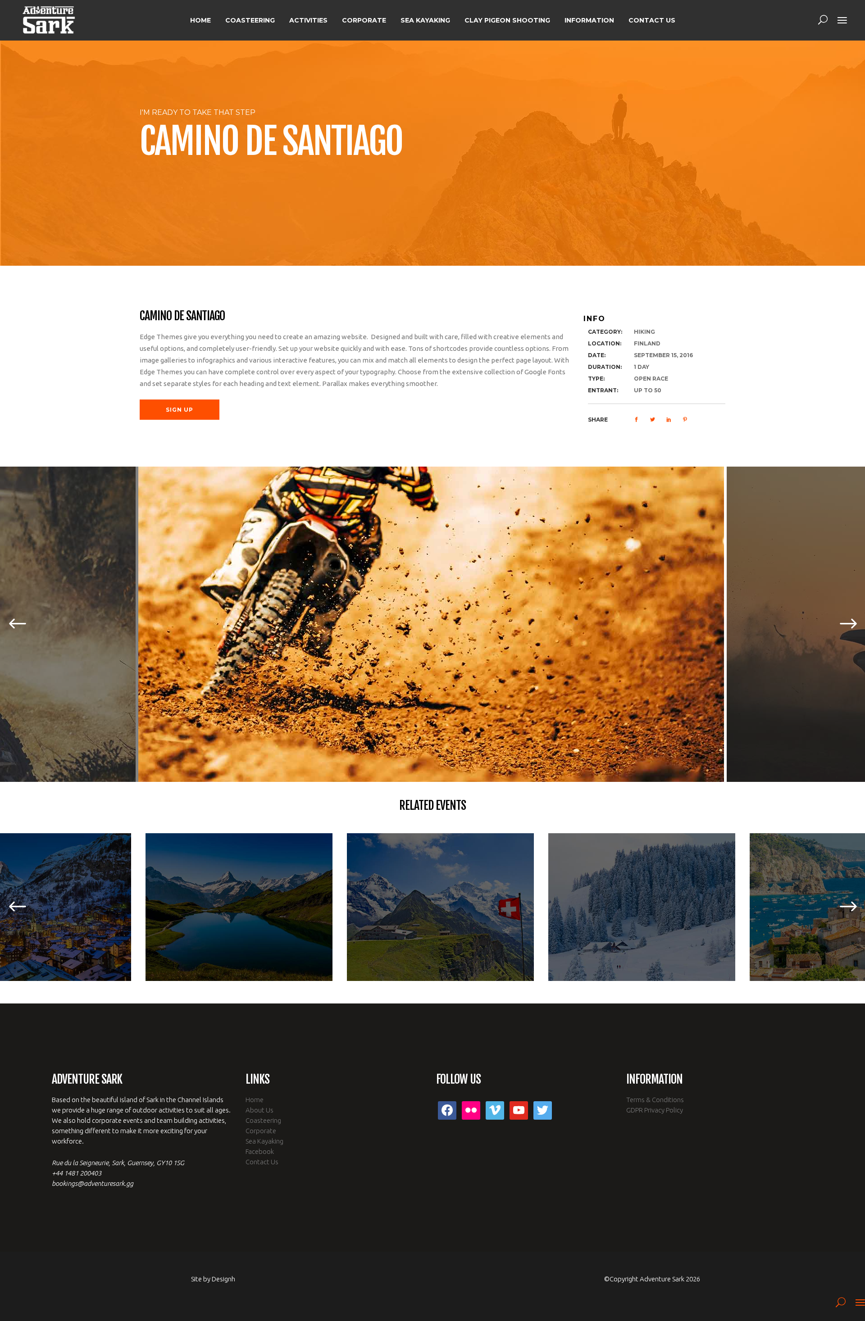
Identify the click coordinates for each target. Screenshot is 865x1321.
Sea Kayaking (264, 1141)
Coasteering (263, 1120)
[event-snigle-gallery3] (432, 624)
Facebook (260, 1151)
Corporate (261, 1131)
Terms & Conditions (655, 1099)
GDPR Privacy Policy (654, 1110)
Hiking (644, 331)
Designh (223, 1279)
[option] (432, 624)
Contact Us (262, 1162)
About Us (259, 1110)
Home (255, 1099)
